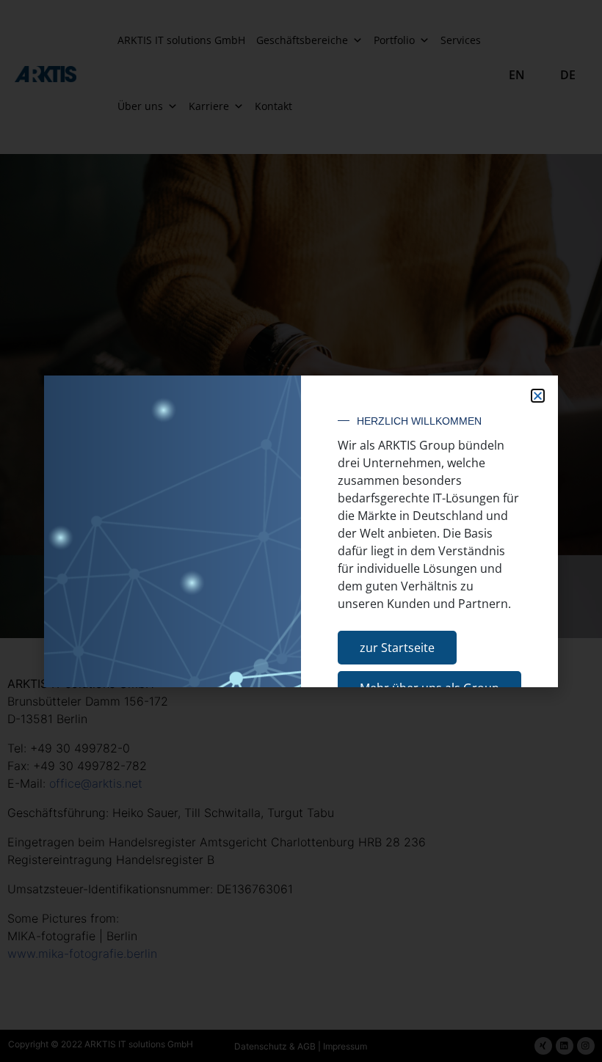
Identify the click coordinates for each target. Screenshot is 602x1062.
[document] (301, 531)
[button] (537, 395)
